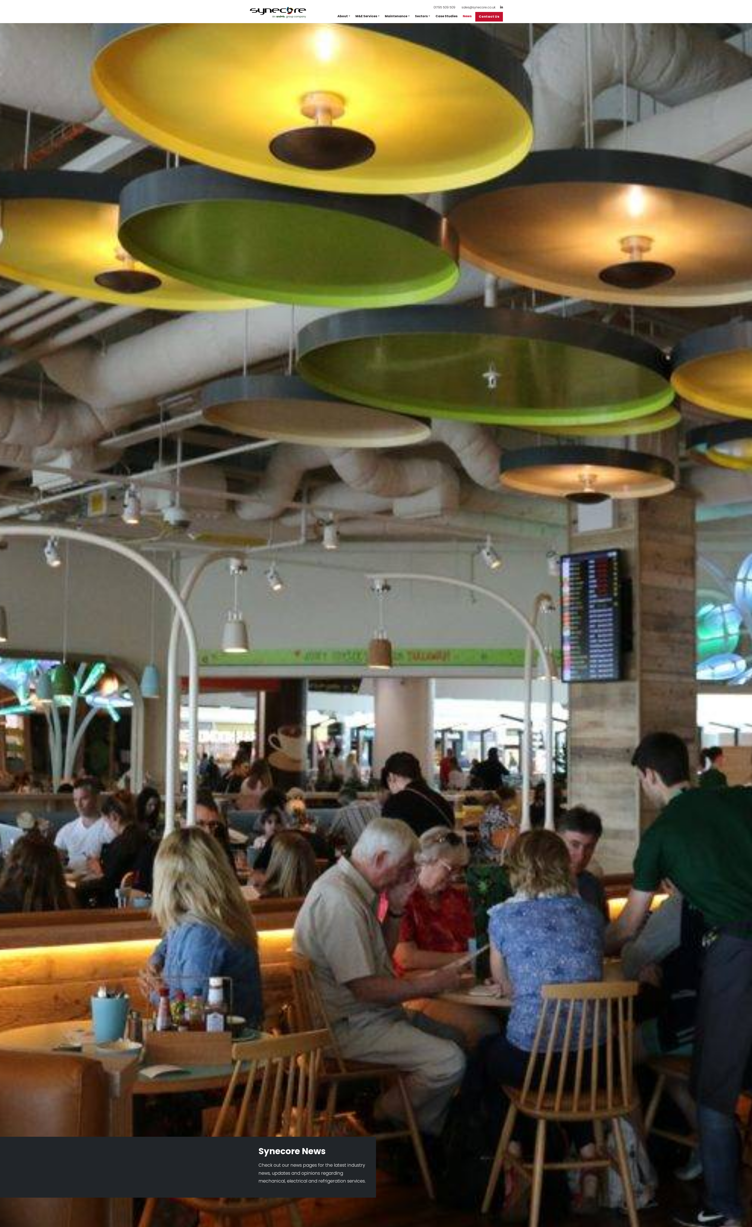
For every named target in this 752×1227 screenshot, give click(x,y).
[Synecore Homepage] (278, 12)
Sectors (421, 16)
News (467, 16)
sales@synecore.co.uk (478, 7)
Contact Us (489, 16)
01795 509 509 (444, 7)
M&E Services (366, 16)
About (342, 16)
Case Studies (446, 16)
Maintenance (396, 16)
